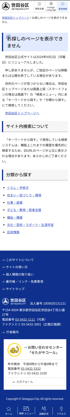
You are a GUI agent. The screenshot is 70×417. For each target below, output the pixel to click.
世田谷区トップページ (15, 18)
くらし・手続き (18, 187)
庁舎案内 (12, 332)
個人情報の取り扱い (20, 274)
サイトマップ (15, 289)
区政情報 (13, 232)
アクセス (61, 413)
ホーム (8, 413)
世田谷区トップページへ (22, 113)
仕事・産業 (15, 202)
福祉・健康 (15, 217)
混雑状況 (43, 413)
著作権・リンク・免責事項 (24, 281)
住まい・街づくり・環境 (24, 195)
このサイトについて (20, 260)
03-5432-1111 (25, 319)
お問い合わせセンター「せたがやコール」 (45, 350)
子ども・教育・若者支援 (24, 209)
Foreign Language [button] (51, 8)
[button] (39, 6)
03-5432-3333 (31, 368)
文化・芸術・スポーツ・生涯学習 (30, 224)
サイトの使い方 (17, 267)
